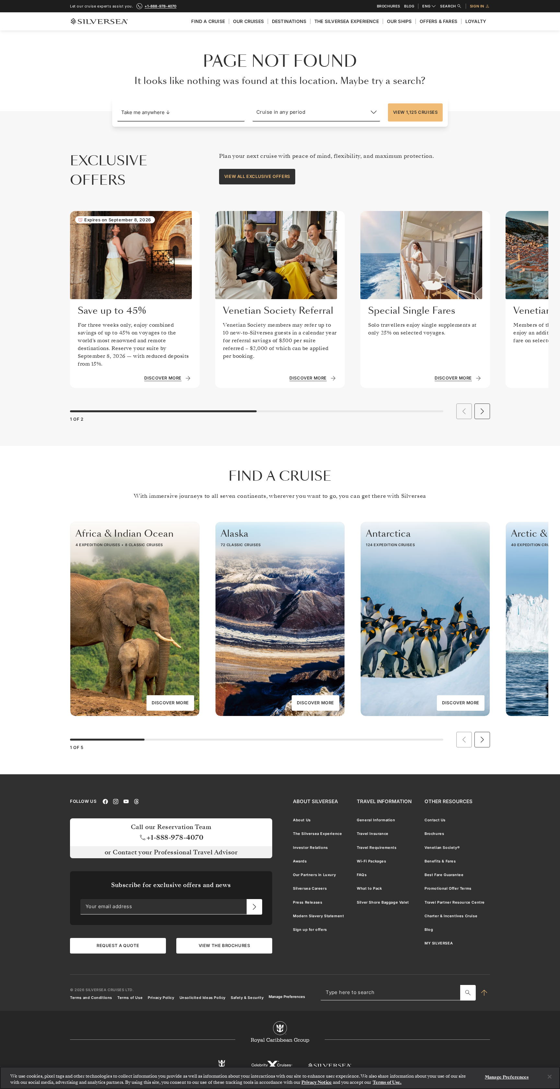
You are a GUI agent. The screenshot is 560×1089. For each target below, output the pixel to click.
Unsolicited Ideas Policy (203, 997)
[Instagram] (116, 800)
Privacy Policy (161, 997)
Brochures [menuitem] (434, 833)
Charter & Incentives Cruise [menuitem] (451, 916)
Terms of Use (130, 997)
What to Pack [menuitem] (369, 888)
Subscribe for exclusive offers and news (171, 885)
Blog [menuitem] (429, 929)
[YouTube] (126, 800)
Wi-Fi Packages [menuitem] (371, 861)
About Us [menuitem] (302, 820)
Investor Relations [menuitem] (310, 847)
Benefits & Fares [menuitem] (440, 861)
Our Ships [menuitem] (399, 21)
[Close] (549, 1077)
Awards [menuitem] (300, 861)
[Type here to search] (468, 993)
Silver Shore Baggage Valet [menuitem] (383, 902)
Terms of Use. (387, 1082)
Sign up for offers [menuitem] (310, 929)
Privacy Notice (316, 1082)
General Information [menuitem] (376, 820)
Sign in (477, 6)
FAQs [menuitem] (362, 874)
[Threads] (136, 800)
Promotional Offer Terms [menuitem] (448, 888)
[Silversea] (99, 21)
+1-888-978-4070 (160, 6)
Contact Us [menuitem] (435, 820)
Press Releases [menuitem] (307, 902)
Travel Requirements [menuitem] (376, 847)
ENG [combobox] (426, 6)
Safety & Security (247, 997)
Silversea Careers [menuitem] (310, 888)
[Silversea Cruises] (330, 1065)
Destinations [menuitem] (289, 21)
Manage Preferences (287, 996)
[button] (181, 112)
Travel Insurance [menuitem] (373, 833)
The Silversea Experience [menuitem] (346, 21)
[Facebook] (105, 800)
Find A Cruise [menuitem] (208, 21)
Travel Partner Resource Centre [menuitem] (455, 902)
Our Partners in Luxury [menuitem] (314, 874)
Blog (409, 6)
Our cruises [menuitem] (248, 21)
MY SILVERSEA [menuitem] (439, 943)
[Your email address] (254, 907)
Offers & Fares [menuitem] (438, 21)
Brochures (388, 6)
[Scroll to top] (484, 993)
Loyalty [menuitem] (475, 21)
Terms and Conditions (91, 997)
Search (448, 6)
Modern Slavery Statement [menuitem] (318, 916)
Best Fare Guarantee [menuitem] (444, 874)
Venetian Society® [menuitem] (442, 847)
